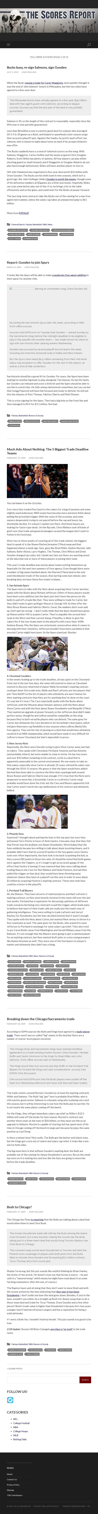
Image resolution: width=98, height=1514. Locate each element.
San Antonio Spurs (70, 421)
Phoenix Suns (15, 982)
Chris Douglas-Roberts (63, 230)
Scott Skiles (14, 238)
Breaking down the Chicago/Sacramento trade (41, 1019)
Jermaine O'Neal (16, 974)
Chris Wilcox (63, 966)
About (10, 1474)
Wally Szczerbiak (32, 995)
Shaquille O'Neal (70, 987)
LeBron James (15, 978)
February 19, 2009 (16, 458)
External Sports (18, 224)
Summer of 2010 (30, 238)
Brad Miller (33, 966)
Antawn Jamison (16, 966)
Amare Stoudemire (32, 962)
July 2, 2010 (13, 72)
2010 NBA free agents (40, 230)
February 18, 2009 (16, 1024)
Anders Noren (78, 1506)
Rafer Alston (71, 982)
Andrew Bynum (68, 962)
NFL (15, 1419)
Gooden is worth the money (61, 179)
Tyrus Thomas (32, 1354)
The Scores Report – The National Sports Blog (36, 1506)
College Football (21, 1423)
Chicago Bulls (47, 1179)
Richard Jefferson (35, 987)
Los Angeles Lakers (33, 978)
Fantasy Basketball (34, 224)
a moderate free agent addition (69, 275)
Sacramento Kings (17, 1183)
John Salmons (67, 234)
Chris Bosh (50, 1350)
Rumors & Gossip (36, 415)
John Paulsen (29, 72)
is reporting (37, 1219)
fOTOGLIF (24, 213)
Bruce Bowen (47, 966)
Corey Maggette (16, 234)
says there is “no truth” (61, 1329)
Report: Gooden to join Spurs (28, 262)
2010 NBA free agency (18, 230)
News (49, 224)
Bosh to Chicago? (19, 1207)
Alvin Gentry (14, 962)
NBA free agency (50, 421)
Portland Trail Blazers (35, 982)
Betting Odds (20, 1439)
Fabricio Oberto (54, 970)
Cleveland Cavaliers (18, 970)
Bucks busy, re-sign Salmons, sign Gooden (37, 67)
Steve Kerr (30, 991)
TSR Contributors (14, 1495)
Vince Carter (15, 995)
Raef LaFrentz (55, 982)
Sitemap (10, 1490)
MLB (15, 1435)
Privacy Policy (13, 1484)
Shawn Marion (15, 991)
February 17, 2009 (16, 1212)
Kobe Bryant (63, 974)
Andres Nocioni (51, 962)
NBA (45, 224)
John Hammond (50, 234)
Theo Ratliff (61, 991)
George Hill (70, 970)
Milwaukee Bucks (52, 978)
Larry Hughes (79, 974)
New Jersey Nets (70, 978)
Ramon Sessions (16, 987)
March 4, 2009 (14, 267)
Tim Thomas (76, 991)
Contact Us (12, 1479)
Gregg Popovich (32, 421)
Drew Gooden (34, 234)
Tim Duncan (14, 425)
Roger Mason (52, 987)
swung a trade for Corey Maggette (44, 82)
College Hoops (20, 1431)
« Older (14, 1369)
